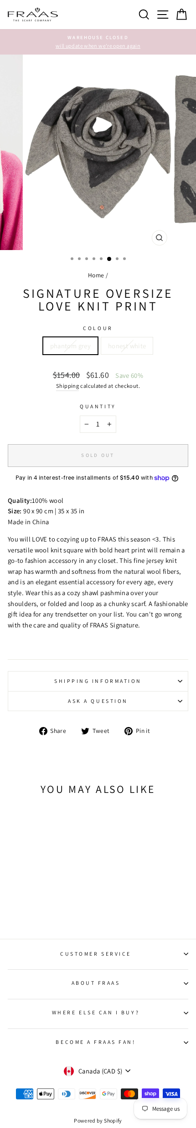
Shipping (67, 386)
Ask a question (98, 700)
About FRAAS (96, 982)
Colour (98, 328)
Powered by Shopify (98, 1120)
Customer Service (95, 953)
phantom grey (70, 345)
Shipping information (98, 680)
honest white (127, 345)
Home (96, 275)
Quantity (98, 406)
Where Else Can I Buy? (95, 1012)
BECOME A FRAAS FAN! (95, 1041)
